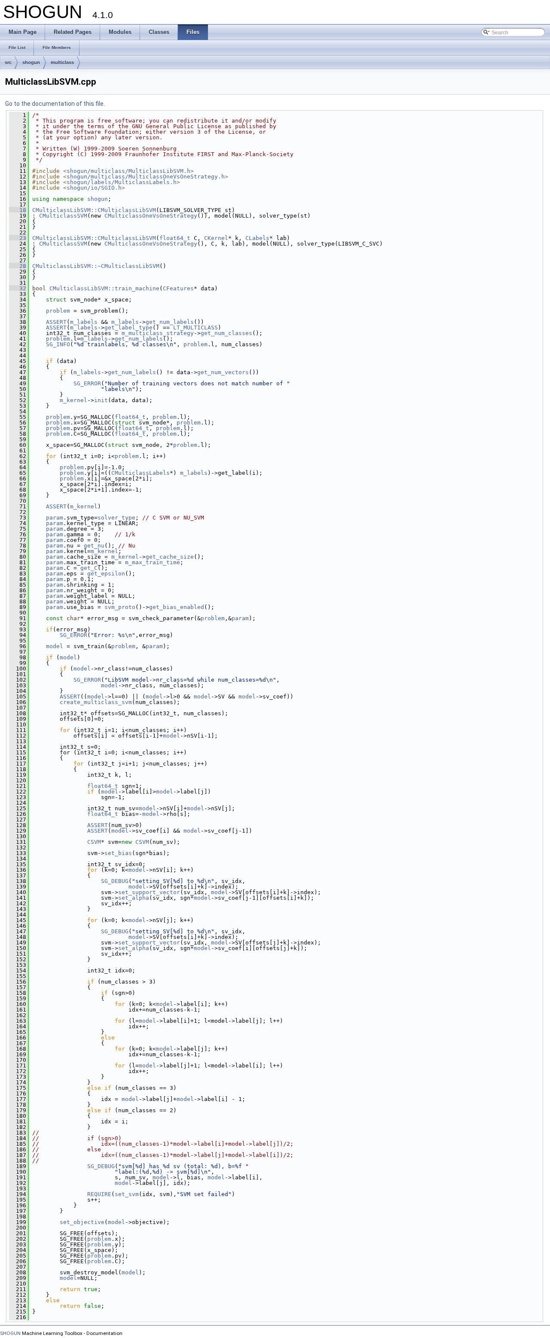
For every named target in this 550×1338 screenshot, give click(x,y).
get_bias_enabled (176, 607)
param (54, 517)
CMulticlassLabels (140, 473)
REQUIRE (99, 1194)
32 (17, 288)
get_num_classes (226, 333)
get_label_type (128, 327)
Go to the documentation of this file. (55, 103)
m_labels (84, 322)
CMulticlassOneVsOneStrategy (150, 215)
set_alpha (133, 898)
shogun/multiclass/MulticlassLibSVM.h (128, 171)
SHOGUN (10, 1333)
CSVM (94, 842)
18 (17, 210)
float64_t (174, 238)
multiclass (62, 62)
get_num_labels (170, 322)
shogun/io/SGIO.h (94, 188)
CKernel (216, 238)
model (54, 646)
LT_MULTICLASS (195, 327)
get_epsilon (106, 573)
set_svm (127, 1194)
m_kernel (73, 400)
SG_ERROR (87, 383)
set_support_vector (149, 892)
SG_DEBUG (114, 881)
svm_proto (119, 607)
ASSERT (56, 322)
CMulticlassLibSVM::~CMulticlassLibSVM (95, 266)
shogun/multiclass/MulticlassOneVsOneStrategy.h (146, 176)
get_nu (94, 545)
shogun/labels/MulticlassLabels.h (122, 182)
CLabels (257, 238)
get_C (89, 568)
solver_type (116, 517)
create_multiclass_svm (96, 702)
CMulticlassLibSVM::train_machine (104, 288)
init (101, 400)
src (8, 62)
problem (58, 311)
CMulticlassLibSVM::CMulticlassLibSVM (94, 210)
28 (17, 266)
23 (17, 238)
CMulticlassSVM (63, 215)
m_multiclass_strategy (158, 333)
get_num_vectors (223, 372)
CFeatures (178, 288)
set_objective (82, 1222)
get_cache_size (170, 557)
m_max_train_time (152, 562)
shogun (31, 62)
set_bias (118, 853)
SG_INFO (58, 344)
